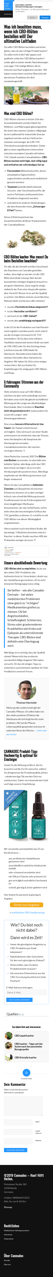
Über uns (7, 1264)
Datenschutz (8, 1238)
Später (32, 17)
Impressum (8, 1234)
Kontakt (7, 1259)
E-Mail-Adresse (39, 1131)
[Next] (43, 551)
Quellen (13, 1013)
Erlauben (45, 17)
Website (38, 1139)
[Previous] (9, 551)
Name (38, 1121)
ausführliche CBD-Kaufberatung (27, 911)
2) (16, 532)
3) (35, 540)
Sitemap (8, 1206)
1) (24, 450)
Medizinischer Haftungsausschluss (16, 1229)
